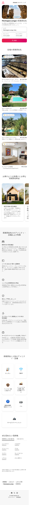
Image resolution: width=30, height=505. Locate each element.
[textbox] (8, 36)
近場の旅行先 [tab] (20, 439)
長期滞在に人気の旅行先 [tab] (8, 439)
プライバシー (11, 497)
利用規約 (18, 497)
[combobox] (14, 30)
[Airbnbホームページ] (3, 2)
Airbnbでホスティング (19, 2)
